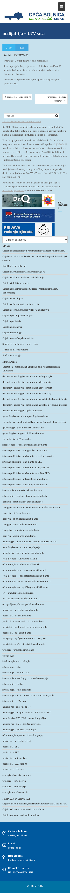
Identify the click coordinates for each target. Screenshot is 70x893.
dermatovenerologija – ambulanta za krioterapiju (27, 393)
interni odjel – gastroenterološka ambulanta (24, 495)
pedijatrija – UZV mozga (19, 96)
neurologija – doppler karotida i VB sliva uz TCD (26, 712)
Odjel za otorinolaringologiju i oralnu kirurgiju (25, 309)
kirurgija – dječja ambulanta (16, 513)
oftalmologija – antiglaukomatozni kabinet (24, 570)
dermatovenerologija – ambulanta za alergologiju (27, 376)
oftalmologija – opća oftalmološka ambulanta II (26, 581)
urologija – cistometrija (14, 780)
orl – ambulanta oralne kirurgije (18, 592)
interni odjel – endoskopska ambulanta (22, 490)
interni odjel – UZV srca (14, 701)
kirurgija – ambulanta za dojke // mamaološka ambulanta (31, 507)
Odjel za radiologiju (12, 332)
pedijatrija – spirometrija (14, 758)
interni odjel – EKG (11, 666)
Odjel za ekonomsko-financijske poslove (23, 809)
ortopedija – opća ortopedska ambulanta (23, 604)
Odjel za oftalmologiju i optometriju (20, 304)
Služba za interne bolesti (15, 349)
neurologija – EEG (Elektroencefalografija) (24, 718)
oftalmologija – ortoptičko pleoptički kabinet (25, 587)
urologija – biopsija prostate (57, 98)
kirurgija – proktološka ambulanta (19, 524)
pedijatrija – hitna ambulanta (16, 615)
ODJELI (6, 245)
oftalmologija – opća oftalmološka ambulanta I (26, 575)
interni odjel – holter (12, 683)
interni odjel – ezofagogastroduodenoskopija (25, 678)
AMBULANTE (9, 361)
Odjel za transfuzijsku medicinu (18, 338)
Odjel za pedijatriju (11, 321)
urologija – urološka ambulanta (18, 649)
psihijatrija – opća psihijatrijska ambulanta (23, 644)
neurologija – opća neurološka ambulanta (23, 552)
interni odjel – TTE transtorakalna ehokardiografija (28, 695)
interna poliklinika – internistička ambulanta (25, 478)
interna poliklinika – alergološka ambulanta (24, 450)
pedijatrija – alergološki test (16, 740)
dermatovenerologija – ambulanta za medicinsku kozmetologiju (34, 399)
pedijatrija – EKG (10, 752)
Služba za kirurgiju (11, 355)
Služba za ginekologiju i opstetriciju (20, 343)
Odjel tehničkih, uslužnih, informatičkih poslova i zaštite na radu (34, 803)
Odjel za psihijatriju (12, 326)
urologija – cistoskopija (14, 786)
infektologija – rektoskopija (16, 661)
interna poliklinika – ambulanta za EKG (22, 461)
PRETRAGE (22, 55)
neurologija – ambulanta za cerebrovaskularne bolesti (29, 541)
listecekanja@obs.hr (13, 190)
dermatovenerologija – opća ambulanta (22, 410)
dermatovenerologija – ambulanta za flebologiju (26, 382)
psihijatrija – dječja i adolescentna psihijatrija (24, 638)
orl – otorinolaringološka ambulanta (21, 598)
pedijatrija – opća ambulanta (16, 632)
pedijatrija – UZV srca (13, 769)
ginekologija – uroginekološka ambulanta (23, 433)
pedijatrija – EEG (10, 746)
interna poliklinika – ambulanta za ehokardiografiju (28, 456)
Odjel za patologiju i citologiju (17, 315)
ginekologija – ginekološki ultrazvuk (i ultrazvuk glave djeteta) (34, 421)
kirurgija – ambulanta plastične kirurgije (22, 501)
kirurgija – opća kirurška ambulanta (20, 518)
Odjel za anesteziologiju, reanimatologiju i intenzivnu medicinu (33, 250)
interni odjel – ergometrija (15, 672)
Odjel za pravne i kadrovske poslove (20, 814)
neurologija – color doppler (16, 706)
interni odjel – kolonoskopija (16, 689)
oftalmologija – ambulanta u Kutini (19, 558)
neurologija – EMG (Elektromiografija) (21, 723)
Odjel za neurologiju (12, 298)
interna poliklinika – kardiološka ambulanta (24, 484)
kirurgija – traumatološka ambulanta (20, 530)
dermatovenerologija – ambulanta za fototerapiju (27, 387)
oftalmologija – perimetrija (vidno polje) (22, 735)
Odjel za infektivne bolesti (15, 283)
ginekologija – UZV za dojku (16, 438)
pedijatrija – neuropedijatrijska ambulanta (23, 621)
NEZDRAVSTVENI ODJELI (16, 798)
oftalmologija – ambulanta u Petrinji (20, 564)
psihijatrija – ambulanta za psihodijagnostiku (25, 626)
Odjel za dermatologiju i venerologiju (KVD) (24, 271)
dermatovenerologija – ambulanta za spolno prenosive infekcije (34, 404)
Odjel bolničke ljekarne (14, 265)
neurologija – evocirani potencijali (19, 729)
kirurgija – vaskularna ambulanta (18, 535)
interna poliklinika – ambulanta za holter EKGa (26, 473)
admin (9, 55)
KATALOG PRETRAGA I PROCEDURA (21, 121)
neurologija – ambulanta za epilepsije (21, 547)
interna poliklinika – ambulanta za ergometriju (25, 467)
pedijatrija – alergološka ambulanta (20, 609)
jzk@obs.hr (59, 144)
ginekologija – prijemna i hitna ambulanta (23, 427)
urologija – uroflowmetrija (15, 792)
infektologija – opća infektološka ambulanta (24, 444)
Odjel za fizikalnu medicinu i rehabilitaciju (23, 277)
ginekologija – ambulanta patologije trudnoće (25, 416)
